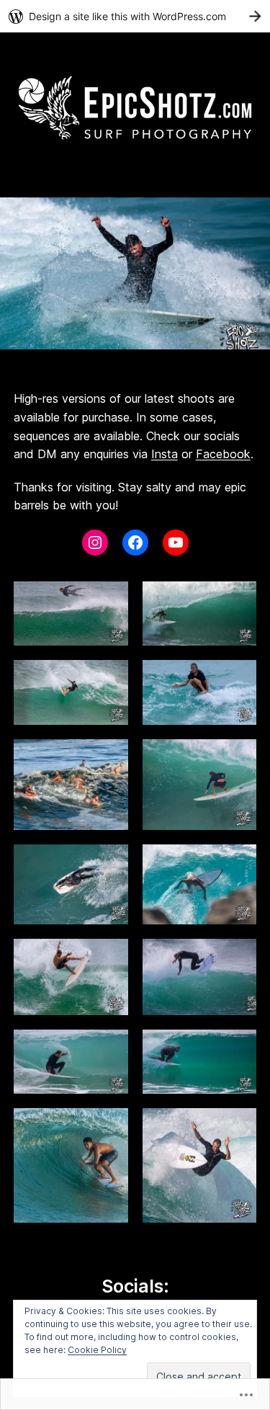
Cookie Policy (97, 1349)
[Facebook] (135, 542)
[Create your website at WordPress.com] (135, 16)
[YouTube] (176, 542)
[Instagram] (95, 542)
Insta (164, 454)
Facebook (223, 454)
